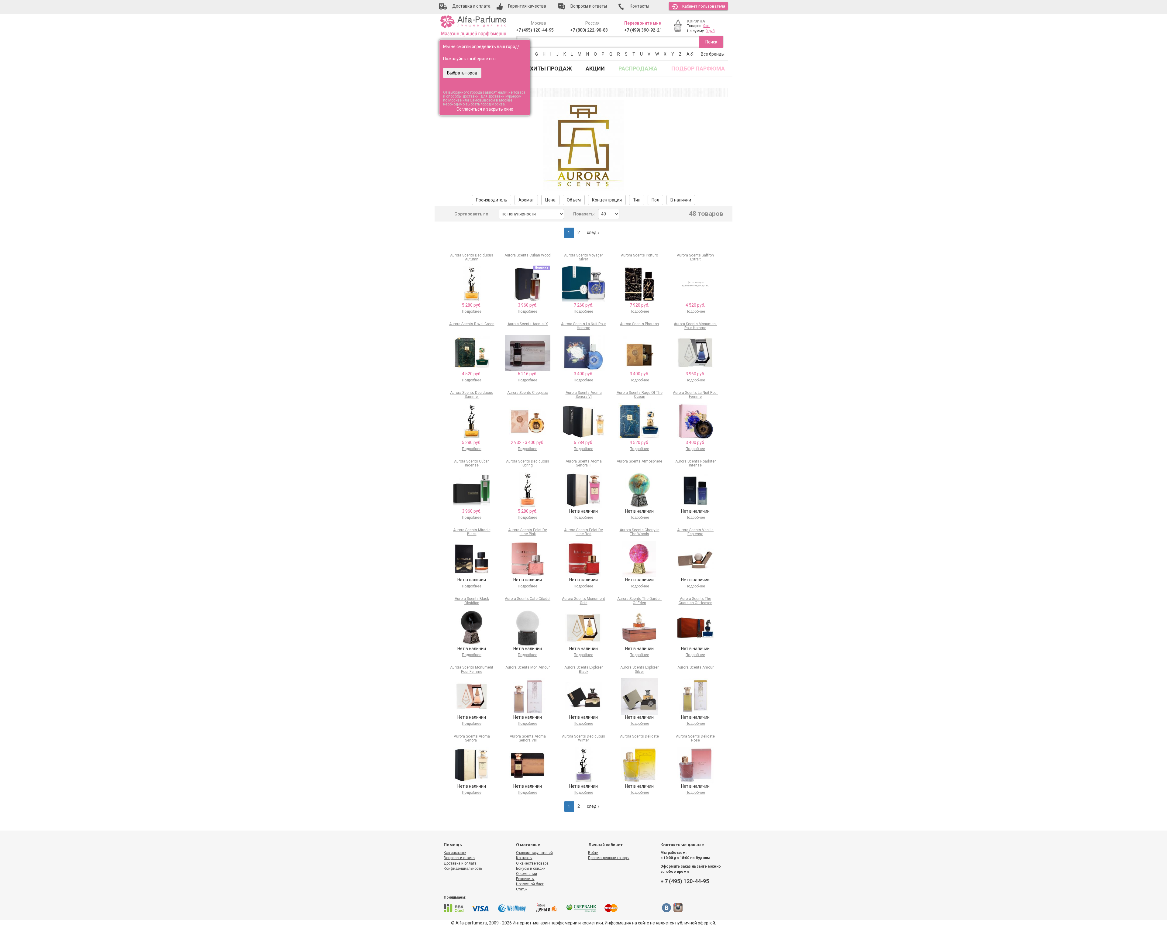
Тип (636, 200)
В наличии (680, 200)
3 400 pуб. (583, 373)
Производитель (491, 200)
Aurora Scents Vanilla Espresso (695, 532)
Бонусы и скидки (531, 868)
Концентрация (607, 200)
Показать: (584, 214)
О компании (526, 874)
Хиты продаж (551, 68)
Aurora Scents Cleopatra (527, 393)
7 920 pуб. (639, 305)
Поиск (711, 42)
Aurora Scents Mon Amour (527, 667)
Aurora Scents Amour (695, 667)
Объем (574, 200)
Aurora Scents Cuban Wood (527, 255)
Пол (655, 200)
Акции (595, 68)
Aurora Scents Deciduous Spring (527, 463)
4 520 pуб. (695, 305)
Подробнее (471, 311)
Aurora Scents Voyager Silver (583, 257)
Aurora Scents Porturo (639, 255)
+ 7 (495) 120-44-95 (684, 881)
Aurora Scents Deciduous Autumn (471, 257)
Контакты (524, 858)
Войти (593, 853)
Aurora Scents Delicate (639, 736)
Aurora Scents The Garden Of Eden (639, 601)
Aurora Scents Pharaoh (639, 324)
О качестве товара (532, 863)
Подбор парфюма (698, 68)
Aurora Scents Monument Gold (583, 601)
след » (593, 232)
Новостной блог (530, 884)
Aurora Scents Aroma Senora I (472, 738)
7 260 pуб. (583, 305)
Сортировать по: (472, 214)
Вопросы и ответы (459, 858)
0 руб (710, 31)
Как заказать (455, 853)
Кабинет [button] (703, 6)
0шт (706, 26)
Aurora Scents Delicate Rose (695, 738)
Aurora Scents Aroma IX (528, 324)
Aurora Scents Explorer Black (583, 669)
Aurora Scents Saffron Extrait (695, 257)
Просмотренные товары (608, 858)
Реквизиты (525, 879)
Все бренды (713, 54)
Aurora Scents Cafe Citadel (527, 599)
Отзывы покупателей (534, 853)
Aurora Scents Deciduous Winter (583, 738)
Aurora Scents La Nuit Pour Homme (583, 326)
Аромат (526, 200)
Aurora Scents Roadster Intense (695, 463)
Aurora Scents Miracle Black (472, 532)
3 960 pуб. (527, 305)
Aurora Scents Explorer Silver (639, 669)
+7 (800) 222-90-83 (589, 30)
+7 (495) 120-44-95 (535, 30)
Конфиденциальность (463, 868)
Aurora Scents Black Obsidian (472, 601)
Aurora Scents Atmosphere (639, 461)
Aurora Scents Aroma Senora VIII (528, 738)
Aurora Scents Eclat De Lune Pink (527, 532)
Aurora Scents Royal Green (471, 324)
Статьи (522, 889)
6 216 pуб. (527, 373)
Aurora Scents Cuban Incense (472, 463)
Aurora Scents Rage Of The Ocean (640, 395)
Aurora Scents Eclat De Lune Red (583, 532)
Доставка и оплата (460, 863)
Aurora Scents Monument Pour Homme (695, 326)
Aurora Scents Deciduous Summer (471, 395)
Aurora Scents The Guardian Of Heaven (695, 601)
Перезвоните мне (642, 23)
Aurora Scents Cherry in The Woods (639, 532)
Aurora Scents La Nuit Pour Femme (695, 395)
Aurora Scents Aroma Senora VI (584, 395)
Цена (550, 200)
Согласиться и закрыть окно (484, 109)
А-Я (690, 54)
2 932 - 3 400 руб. (527, 442)
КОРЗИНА (696, 21)
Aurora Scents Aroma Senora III (584, 463)
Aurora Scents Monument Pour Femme (471, 669)
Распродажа (637, 68)
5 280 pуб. (471, 305)
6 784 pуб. (583, 442)
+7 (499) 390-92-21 (643, 30)
